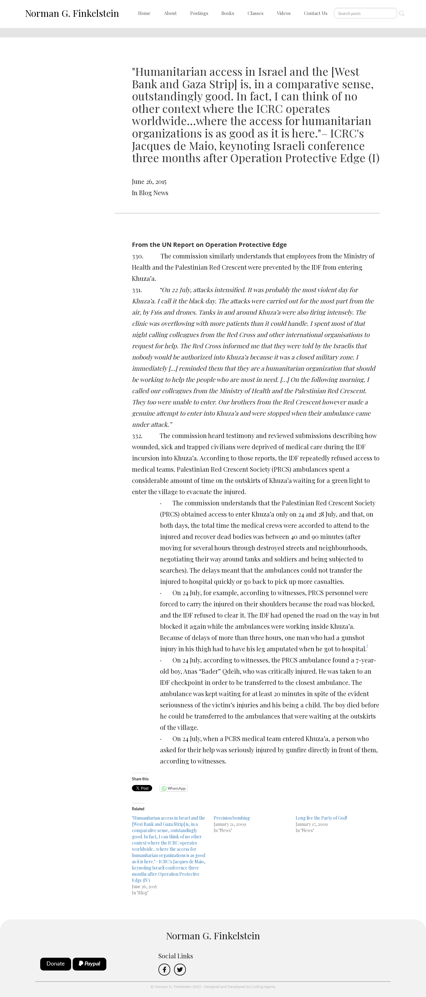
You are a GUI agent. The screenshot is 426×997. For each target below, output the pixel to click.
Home (144, 13)
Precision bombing (232, 818)
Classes (256, 13)
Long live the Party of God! (321, 818)
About (170, 13)
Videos (284, 13)
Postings (199, 13)
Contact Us (315, 13)
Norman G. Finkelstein (72, 13)
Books (227, 13)
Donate (55, 964)
